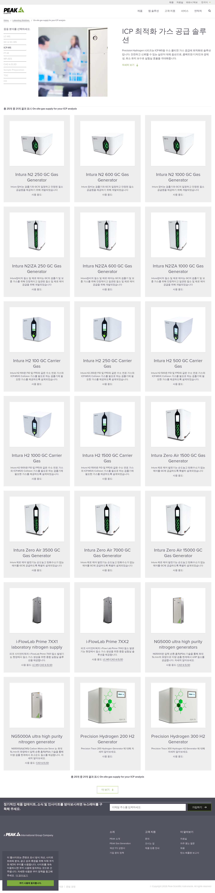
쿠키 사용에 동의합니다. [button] (30, 883)
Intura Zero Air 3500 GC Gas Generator (36, 552)
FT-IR (6, 53)
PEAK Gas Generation (120, 843)
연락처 (198, 10)
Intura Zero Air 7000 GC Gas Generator (107, 552)
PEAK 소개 (115, 838)
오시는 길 (149, 843)
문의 (147, 838)
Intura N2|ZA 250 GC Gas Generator (36, 268)
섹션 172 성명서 (117, 848)
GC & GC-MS (10, 42)
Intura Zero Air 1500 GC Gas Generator (178, 458)
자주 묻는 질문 (187, 843)
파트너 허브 (192, 2)
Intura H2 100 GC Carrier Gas (37, 363)
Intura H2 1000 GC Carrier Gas (37, 458)
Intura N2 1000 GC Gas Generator (178, 177)
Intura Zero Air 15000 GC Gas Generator (178, 552)
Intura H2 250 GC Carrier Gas (107, 363)
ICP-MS (7, 47)
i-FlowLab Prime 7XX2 (107, 641)
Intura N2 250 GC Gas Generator (36, 177)
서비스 (185, 10)
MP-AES (8, 58)
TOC (6, 75)
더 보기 (110, 789)
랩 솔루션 (153, 10)
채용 (171, 2)
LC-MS (7, 36)
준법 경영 (70, 886)
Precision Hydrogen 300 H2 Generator (178, 739)
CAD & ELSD (10, 64)
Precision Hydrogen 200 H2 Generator (107, 739)
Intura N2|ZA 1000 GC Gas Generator (178, 268)
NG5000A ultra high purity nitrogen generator (36, 739)
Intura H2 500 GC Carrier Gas (178, 363)
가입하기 (197, 807)
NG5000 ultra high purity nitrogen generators (178, 644)
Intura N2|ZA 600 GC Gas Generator (107, 268)
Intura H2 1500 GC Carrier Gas (107, 458)
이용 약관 (58, 886)
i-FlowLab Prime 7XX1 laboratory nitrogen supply (36, 644)
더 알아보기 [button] (22, 875)
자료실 (180, 2)
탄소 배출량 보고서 (189, 853)
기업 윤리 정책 (117, 853)
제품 (139, 10)
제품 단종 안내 (152, 848)
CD (5, 81)
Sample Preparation (14, 69)
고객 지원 (170, 10)
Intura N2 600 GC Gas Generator (107, 177)
